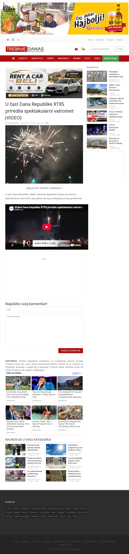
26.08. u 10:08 (115, 121)
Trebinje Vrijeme (90, 542)
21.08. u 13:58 (74, 481)
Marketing (99, 40)
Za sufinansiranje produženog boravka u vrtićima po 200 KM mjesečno (34, 476)
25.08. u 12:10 (33, 455)
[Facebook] (7, 40)
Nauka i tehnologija (22, 516)
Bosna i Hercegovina (55, 508)
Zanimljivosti (113, 80)
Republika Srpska (12, 123)
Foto (87, 58)
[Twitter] (12, 40)
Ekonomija (33, 512)
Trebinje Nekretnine (108, 542)
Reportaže (35, 516)
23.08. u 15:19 (33, 468)
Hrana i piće (82, 512)
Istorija (43, 516)
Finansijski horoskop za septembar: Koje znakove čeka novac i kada (116, 77)
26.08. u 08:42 (115, 135)
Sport (50, 58)
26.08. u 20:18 (115, 95)
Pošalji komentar (70, 350)
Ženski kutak (53, 516)
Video (97, 58)
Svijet (75, 508)
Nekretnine (110, 58)
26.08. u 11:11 (115, 108)
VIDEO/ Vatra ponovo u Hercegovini (114, 87)
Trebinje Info (76, 542)
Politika (24, 512)
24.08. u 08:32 (74, 455)
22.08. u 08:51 (74, 468)
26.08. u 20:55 (115, 81)
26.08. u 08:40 (115, 148)
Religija (17, 512)
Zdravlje (9, 516)
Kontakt (119, 40)
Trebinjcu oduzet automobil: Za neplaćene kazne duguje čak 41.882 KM (116, 103)
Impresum (110, 40)
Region (68, 508)
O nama (90, 40)
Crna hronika (44, 512)
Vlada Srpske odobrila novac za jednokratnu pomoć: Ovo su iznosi (74, 476)
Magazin (63, 58)
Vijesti (22, 58)
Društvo (37, 58)
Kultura (111, 133)
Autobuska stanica (60, 542)
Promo (76, 58)
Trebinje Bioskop (64, 545)
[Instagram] (18, 40)
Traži (119, 49)
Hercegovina (25, 508)
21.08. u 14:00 (33, 481)
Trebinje (112, 93)
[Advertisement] (44, 278)
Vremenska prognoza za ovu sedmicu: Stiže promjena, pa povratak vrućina (75, 450)
